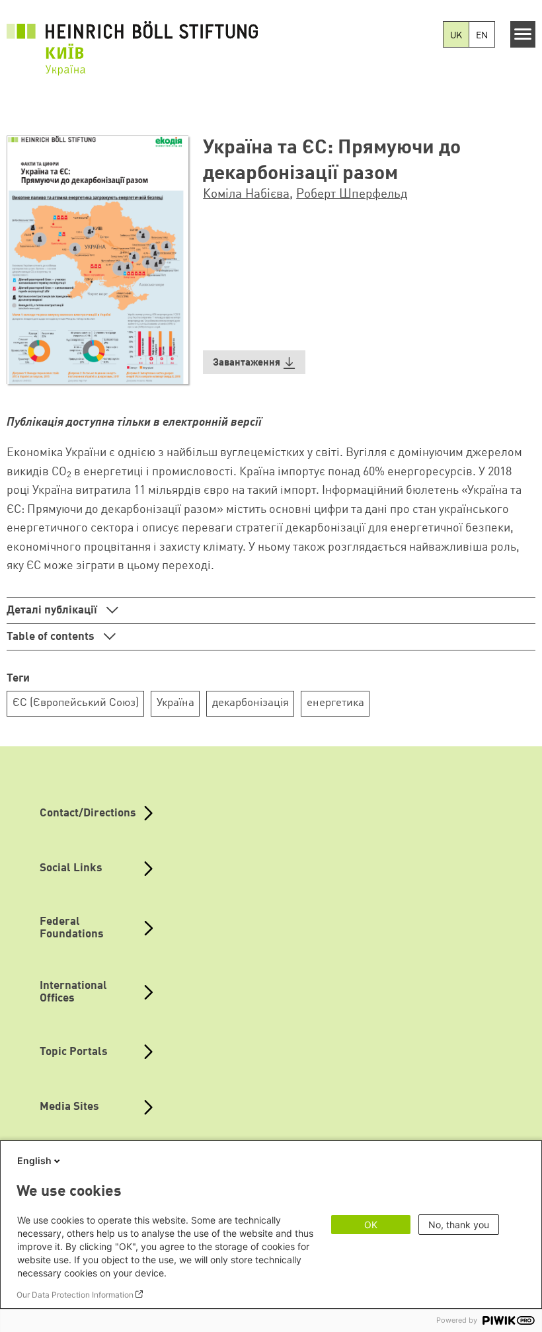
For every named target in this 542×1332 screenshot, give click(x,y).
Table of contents (52, 637)
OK (370, 1224)
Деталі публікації (53, 610)
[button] (254, 362)
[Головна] (132, 40)
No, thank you (458, 1224)
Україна (175, 703)
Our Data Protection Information (75, 1295)
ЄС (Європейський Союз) (76, 703)
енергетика (335, 703)
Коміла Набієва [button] (246, 194)
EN (482, 35)
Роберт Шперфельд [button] (352, 194)
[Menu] (523, 34)
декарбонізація (250, 703)
